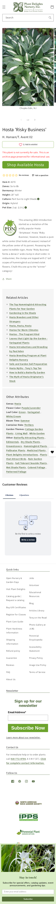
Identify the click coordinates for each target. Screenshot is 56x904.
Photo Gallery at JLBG (37, 626)
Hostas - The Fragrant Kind (24, 334)
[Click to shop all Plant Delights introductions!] (10, 228)
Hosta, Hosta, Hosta (20, 325)
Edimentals (12, 441)
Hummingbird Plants (35, 446)
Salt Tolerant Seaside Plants (31, 463)
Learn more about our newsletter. (23, 737)
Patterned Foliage (16, 471)
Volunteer (34, 585)
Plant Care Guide (14, 621)
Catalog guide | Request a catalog (15, 598)
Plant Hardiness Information (14, 630)
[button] (3, 7)
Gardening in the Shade (22, 312)
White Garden (37, 433)
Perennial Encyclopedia (35, 637)
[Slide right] (34, 119)
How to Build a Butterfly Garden (27, 372)
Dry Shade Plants (30, 441)
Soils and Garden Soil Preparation (28, 363)
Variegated (34, 412)
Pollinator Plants (15, 450)
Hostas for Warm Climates (23, 329)
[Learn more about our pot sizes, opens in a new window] (26, 208)
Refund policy (13, 650)
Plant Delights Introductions (22, 454)
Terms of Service (37, 672)
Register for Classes (16, 614)
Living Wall (21, 433)
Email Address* (17, 712)
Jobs (31, 578)
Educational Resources (35, 594)
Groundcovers (14, 446)
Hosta (17, 403)
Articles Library (36, 610)
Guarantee (11, 658)
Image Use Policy (37, 665)
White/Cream (13, 416)
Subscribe (28, 899)
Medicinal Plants (36, 450)
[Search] (50, 17)
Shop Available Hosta (25, 164)
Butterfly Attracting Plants (29, 437)
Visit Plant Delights (15, 589)
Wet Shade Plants (16, 467)
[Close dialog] (54, 845)
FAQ (8, 672)
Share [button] (9, 278)
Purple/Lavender (31, 407)
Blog (31, 603)
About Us (11, 679)
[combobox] (28, 17)
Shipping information (12, 641)
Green (22, 412)
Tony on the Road (38, 617)
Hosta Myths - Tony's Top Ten (25, 368)
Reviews (10, 665)
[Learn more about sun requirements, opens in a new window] (38, 199)
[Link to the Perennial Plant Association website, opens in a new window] (28, 834)
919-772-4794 (18, 758)
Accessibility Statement (35, 648)
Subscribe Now (28, 728)
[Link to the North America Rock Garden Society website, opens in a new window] (28, 804)
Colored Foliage (36, 467)
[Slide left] (21, 119)
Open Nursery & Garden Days (14, 580)
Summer (25, 420)
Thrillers (29, 424)
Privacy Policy (36, 658)
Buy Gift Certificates (16, 607)
